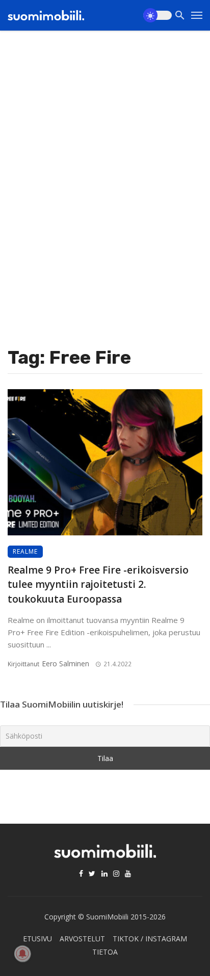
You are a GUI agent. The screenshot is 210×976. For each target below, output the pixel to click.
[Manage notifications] (22, 953)
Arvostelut (82, 938)
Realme (25, 551)
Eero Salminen (65, 663)
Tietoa (105, 952)
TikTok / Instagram (150, 938)
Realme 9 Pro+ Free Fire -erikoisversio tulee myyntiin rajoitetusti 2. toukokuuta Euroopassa (98, 584)
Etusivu (37, 938)
